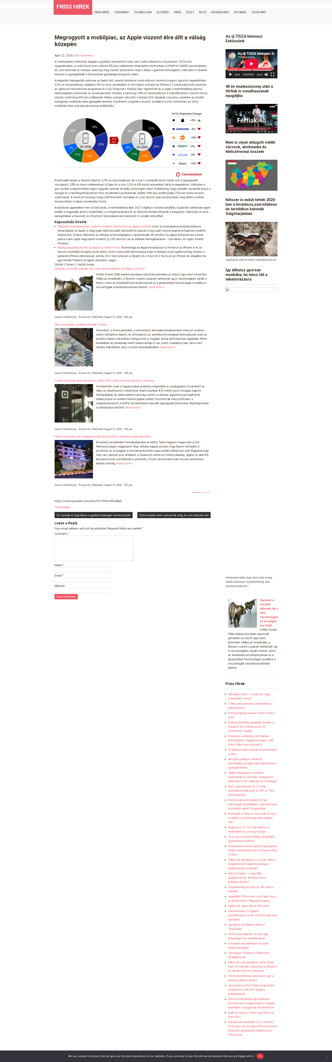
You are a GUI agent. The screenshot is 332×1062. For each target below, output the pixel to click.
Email (59, 575)
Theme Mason (206, 492)
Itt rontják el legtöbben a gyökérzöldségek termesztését (93, 515)
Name (59, 565)
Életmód (163, 12)
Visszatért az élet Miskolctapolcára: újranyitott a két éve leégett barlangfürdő (251, 989)
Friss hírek (101, 12)
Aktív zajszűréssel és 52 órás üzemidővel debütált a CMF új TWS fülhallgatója (251, 790)
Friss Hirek (72, 6)
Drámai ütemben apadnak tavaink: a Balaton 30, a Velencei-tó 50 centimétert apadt (251, 726)
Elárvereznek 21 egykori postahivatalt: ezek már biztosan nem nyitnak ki (252, 915)
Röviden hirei (220, 12)
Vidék (177, 12)
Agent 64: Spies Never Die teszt (248, 906)
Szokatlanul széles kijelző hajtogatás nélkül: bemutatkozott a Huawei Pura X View (252, 850)
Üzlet (190, 12)
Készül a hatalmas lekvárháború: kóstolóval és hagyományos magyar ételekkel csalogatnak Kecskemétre (251, 1003)
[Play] (230, 74)
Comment (62, 533)
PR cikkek (240, 12)
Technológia (143, 12)
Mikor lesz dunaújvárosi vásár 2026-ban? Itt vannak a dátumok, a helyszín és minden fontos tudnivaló (252, 966)
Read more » (157, 287)
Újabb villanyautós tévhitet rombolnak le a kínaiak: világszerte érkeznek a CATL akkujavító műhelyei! (252, 777)
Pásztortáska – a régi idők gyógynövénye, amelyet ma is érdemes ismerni (247, 877)
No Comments (84, 55)
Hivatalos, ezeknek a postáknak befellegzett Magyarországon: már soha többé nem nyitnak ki (250, 740)
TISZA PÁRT (258, 12)
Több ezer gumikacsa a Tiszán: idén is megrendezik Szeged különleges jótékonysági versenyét (252, 864)
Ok (260, 1056)
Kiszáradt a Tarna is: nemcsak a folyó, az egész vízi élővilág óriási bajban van (252, 818)
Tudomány (121, 12)
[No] (327, 1056)
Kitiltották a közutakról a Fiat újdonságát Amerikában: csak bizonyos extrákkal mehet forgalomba (252, 804)
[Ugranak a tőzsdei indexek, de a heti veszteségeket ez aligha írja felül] (242, 626)
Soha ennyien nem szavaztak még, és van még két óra (174, 515)
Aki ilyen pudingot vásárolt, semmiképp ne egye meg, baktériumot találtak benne (252, 763)
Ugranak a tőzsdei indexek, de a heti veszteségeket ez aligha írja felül (100, 268)
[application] (251, 63)
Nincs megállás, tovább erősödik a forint (81, 324)
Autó (202, 12)
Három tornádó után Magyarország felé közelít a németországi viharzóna (102, 436)
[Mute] (266, 74)
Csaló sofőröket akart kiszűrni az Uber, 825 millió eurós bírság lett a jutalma (104, 380)
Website (60, 586)
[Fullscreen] (272, 74)
